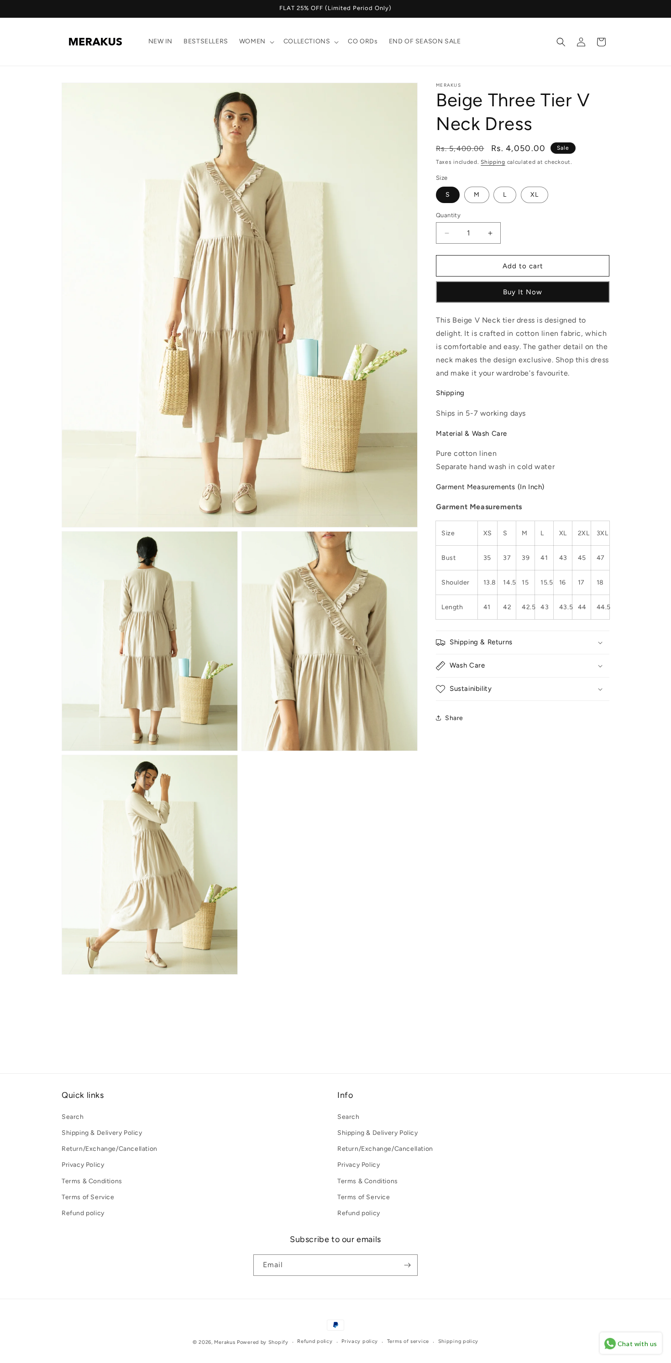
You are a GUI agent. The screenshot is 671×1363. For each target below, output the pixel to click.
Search (73, 1116)
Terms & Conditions (92, 1181)
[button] (256, 41)
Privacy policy (359, 1341)
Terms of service (408, 1341)
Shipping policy (458, 1341)
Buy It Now (522, 292)
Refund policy (83, 1213)
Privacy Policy (83, 1164)
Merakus (224, 1342)
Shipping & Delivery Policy (102, 1132)
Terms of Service (88, 1197)
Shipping (493, 162)
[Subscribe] (407, 1265)
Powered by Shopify (262, 1342)
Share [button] (454, 718)
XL (534, 194)
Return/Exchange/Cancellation (109, 1148)
